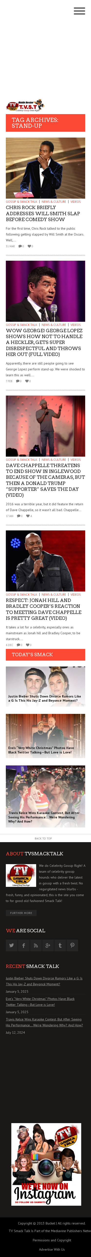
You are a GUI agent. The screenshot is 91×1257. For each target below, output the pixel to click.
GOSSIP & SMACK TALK (21, 202)
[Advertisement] (45, 48)
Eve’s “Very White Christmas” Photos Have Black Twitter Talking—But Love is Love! (40, 1002)
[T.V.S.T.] (26, 105)
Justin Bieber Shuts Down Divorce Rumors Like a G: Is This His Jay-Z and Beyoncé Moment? (44, 981)
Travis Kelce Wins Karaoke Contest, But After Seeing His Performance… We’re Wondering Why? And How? (44, 1022)
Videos (76, 202)
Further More (21, 913)
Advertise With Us (52, 1249)
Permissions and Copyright (52, 1240)
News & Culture (54, 202)
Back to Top (43, 838)
